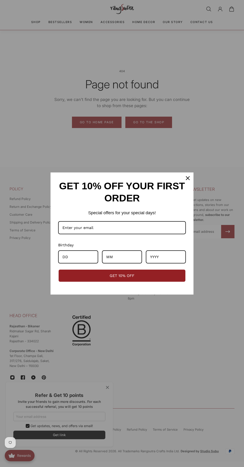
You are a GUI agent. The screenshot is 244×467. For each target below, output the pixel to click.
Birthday (66, 245)
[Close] (187, 178)
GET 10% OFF (122, 275)
